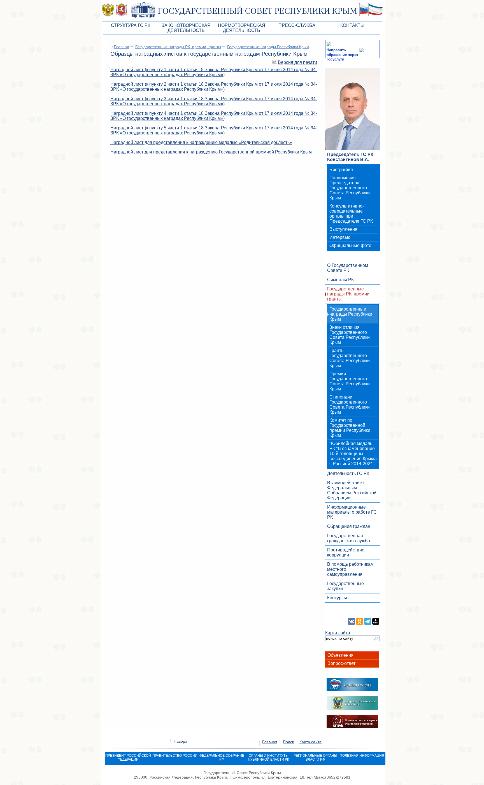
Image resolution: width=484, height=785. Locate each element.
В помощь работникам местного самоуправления (350, 569)
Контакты (352, 25)
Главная (121, 47)
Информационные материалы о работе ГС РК (352, 512)
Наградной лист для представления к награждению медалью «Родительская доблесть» (201, 142)
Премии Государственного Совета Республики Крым (349, 381)
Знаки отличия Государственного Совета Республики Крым (349, 335)
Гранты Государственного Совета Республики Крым (349, 358)
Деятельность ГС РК (348, 473)
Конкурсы (337, 597)
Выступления (343, 229)
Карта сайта (337, 632)
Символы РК (340, 279)
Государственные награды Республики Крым (268, 47)
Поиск (288, 742)
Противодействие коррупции (345, 552)
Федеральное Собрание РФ (221, 757)
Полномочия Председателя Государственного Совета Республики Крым (349, 187)
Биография (341, 169)
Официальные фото (350, 245)
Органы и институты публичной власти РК (268, 757)
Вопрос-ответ (341, 663)
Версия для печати (297, 62)
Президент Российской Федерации (128, 757)
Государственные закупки (345, 586)
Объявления (340, 655)
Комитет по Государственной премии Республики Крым (349, 428)
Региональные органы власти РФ (315, 757)
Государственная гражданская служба (348, 538)
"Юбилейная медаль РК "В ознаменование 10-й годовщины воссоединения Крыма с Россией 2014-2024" (353, 453)
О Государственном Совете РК (347, 268)
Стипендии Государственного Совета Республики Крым (349, 404)
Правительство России (174, 756)
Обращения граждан (348, 526)
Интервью (339, 237)
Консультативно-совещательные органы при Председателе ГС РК (351, 213)
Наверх (180, 741)
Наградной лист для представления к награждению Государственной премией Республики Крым (211, 152)
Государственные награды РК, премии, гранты (178, 47)
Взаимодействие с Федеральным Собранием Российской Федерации (351, 490)
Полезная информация (362, 756)
